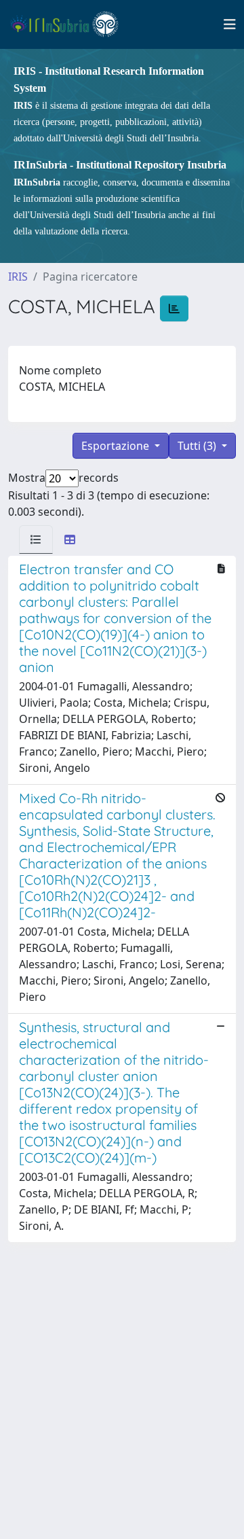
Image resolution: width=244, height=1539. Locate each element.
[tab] (36, 539)
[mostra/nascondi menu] (230, 24)
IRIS (18, 276)
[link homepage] (70, 24)
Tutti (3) (198, 445)
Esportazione (116, 445)
